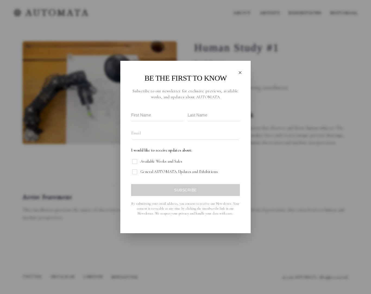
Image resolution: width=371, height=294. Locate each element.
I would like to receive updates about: (161, 150)
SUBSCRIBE (185, 190)
